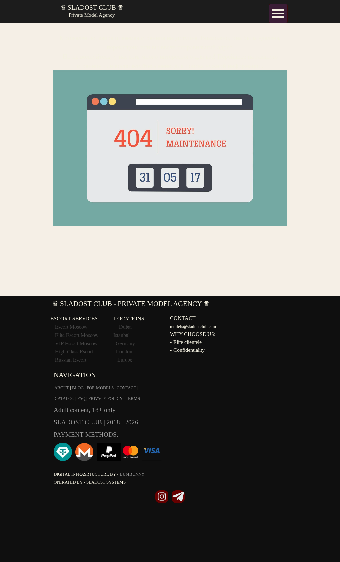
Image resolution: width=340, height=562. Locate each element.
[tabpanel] (170, 126)
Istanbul (121, 334)
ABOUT (61, 387)
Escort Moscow (71, 326)
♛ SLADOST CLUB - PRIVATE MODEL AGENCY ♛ (131, 304)
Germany (125, 343)
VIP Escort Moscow (76, 343)
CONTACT (126, 387)
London (124, 351)
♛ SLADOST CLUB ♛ (91, 7)
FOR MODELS (100, 387)
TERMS (133, 398)
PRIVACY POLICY (105, 398)
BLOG (78, 387)
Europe (124, 359)
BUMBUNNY (132, 474)
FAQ (81, 398)
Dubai (125, 326)
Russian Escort (71, 359)
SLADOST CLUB (79, 422)
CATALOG (64, 398)
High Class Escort (74, 351)
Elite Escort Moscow (77, 334)
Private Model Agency (92, 15)
